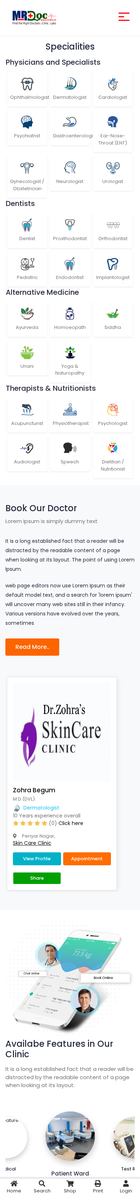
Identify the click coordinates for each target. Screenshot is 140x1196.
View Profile (37, 858)
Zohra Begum (34, 790)
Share (37, 878)
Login (126, 1190)
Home (14, 1190)
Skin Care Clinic (32, 843)
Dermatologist (41, 807)
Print (98, 1190)
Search (42, 1190)
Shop (70, 1190)
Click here (71, 823)
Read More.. (32, 647)
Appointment (87, 858)
